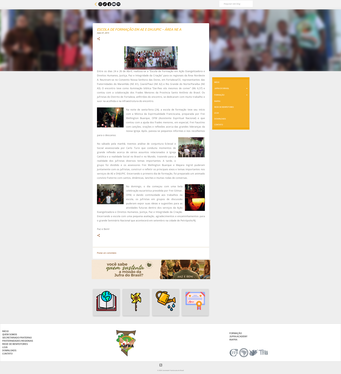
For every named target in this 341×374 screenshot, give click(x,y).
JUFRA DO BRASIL (221, 88)
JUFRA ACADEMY (238, 336)
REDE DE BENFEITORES (224, 107)
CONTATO (218, 125)
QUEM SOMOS (9, 334)
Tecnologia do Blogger (172, 365)
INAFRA (217, 101)
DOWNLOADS (220, 119)
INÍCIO (216, 82)
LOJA (216, 113)
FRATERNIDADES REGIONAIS (17, 341)
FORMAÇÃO (219, 95)
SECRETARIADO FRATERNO (17, 338)
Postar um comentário (106, 253)
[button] (98, 39)
